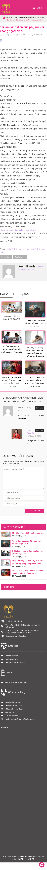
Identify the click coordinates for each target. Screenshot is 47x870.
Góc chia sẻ (19, 17)
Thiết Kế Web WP (27, 859)
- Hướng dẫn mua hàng (13, 702)
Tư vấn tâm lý (6, 257)
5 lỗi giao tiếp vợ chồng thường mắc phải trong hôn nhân (11, 349)
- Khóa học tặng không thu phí (15, 662)
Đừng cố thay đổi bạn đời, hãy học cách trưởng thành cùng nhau (35, 382)
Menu (39, 8)
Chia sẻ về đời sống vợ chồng (34, 17)
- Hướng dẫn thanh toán (13, 705)
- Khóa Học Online (11, 656)
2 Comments (38, 35)
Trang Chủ (9, 17)
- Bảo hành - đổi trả (11, 712)
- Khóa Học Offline (11, 659)
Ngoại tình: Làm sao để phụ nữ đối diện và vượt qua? (35, 323)
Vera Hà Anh (25, 35)
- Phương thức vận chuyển (14, 709)
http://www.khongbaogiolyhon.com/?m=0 (18, 230)
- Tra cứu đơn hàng (12, 716)
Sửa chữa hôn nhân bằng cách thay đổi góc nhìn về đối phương (11, 382)
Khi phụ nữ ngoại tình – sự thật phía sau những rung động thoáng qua (35, 352)
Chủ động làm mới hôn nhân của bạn (12, 317)
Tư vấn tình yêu (20, 257)
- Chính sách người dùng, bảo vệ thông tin (19, 719)
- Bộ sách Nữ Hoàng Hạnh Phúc (16, 682)
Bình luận (39, 408)
